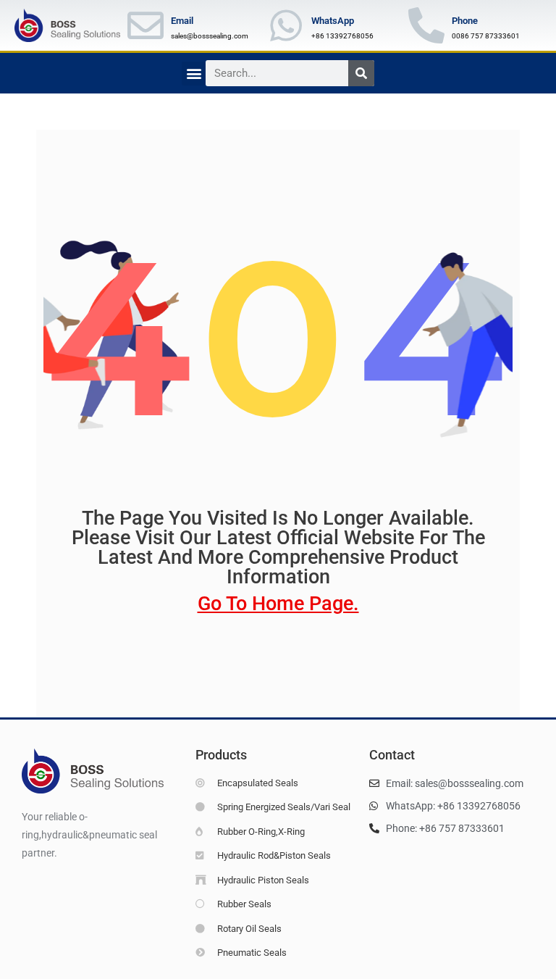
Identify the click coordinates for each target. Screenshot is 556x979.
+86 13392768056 (342, 36)
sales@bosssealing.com (209, 36)
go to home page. (278, 603)
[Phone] (426, 25)
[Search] (361, 73)
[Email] (145, 25)
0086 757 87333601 (486, 36)
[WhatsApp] (286, 25)
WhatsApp (332, 20)
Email (182, 20)
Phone (465, 20)
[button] (194, 74)
